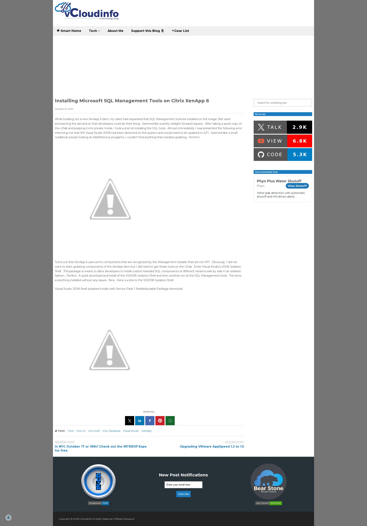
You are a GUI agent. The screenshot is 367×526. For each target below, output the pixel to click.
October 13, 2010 (64, 108)
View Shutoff (297, 185)
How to (81, 430)
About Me (115, 31)
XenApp (146, 430)
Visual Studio (131, 430)
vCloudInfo (86, 518)
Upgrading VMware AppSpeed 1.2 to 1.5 (212, 446)
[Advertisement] (183, 64)
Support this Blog (146, 31)
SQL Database (111, 430)
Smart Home (70, 31)
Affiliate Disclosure (124, 518)
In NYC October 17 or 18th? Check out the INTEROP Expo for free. (101, 448)
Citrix (71, 430)
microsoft (94, 430)
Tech (93, 31)
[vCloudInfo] (87, 14)
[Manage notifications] (8, 518)
